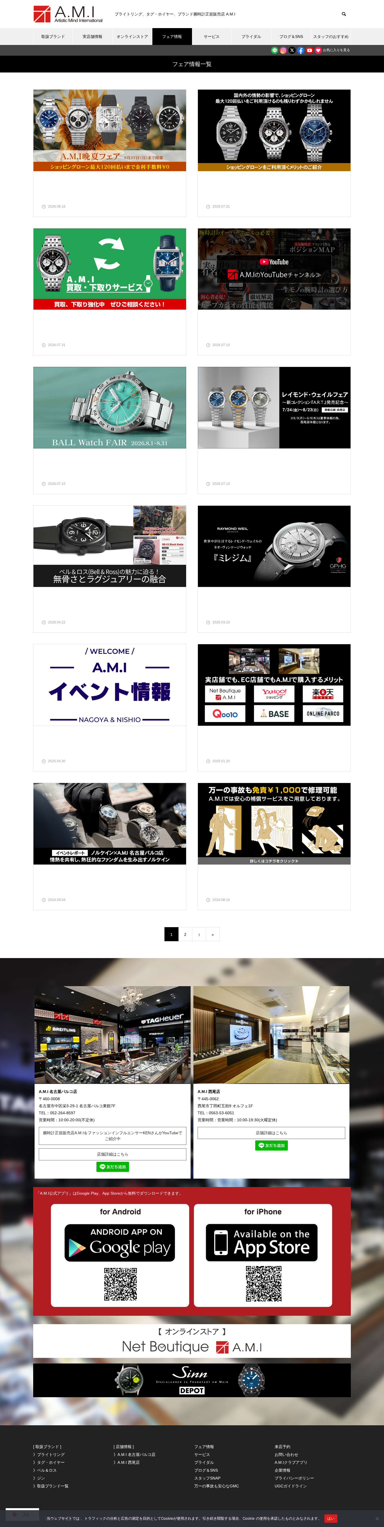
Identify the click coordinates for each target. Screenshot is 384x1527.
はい (331, 1518)
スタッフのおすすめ (331, 36)
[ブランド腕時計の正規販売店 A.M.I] (68, 14)
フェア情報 (172, 36)
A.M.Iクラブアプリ (291, 1462)
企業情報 (282, 1470)
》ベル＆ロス (45, 1470)
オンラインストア (132, 36)
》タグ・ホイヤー (49, 1462)
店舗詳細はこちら (112, 1154)
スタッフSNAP (207, 1478)
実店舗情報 (92, 36)
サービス (212, 36)
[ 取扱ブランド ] (47, 1446)
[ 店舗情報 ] (124, 1446)
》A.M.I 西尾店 (127, 1462)
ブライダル (251, 36)
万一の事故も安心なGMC (216, 1486)
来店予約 (282, 1446)
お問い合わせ (286, 1454)
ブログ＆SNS (291, 36)
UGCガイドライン (291, 1486)
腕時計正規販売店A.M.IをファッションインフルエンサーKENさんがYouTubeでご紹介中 (112, 1136)
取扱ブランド (53, 36)
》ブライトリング (49, 1454)
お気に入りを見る (336, 50)
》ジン (39, 1478)
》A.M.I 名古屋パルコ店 (134, 1454)
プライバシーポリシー (294, 1478)
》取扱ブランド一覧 (51, 1486)
